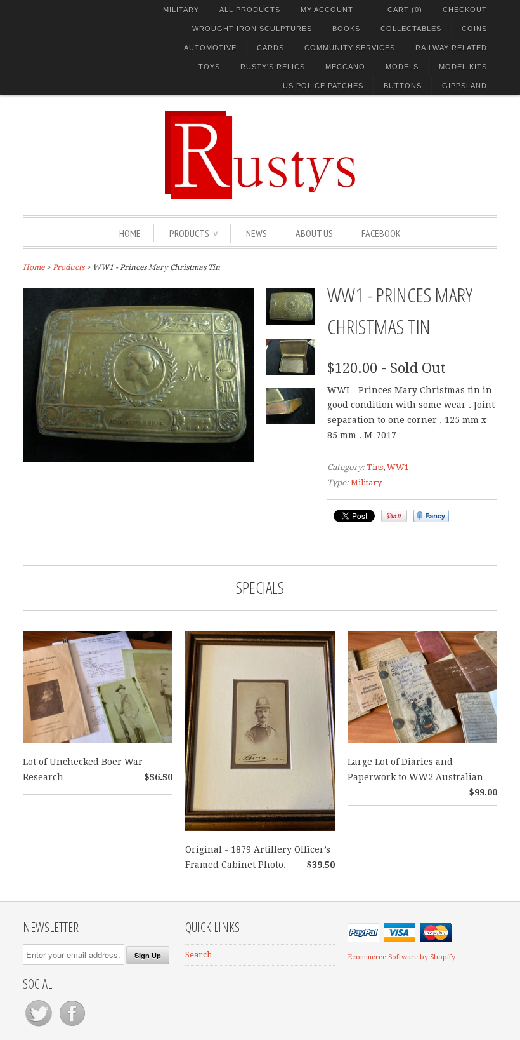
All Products (249, 9)
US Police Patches (323, 86)
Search (198, 954)
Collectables (410, 28)
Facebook (381, 233)
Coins (474, 28)
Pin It (394, 516)
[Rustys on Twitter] (39, 1026)
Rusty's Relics (272, 67)
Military (181, 9)
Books (346, 28)
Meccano (345, 67)
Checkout (465, 9)
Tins (375, 467)
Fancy (431, 516)
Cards (270, 47)
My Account (327, 9)
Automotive (210, 47)
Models (402, 67)
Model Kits (463, 67)
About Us (314, 233)
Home (130, 233)
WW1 (398, 467)
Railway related (451, 47)
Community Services (349, 47)
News (256, 233)
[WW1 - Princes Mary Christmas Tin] (138, 459)
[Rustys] (260, 157)
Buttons (403, 86)
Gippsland (464, 86)
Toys (209, 67)
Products (193, 233)
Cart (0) (404, 9)
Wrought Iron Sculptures (252, 28)
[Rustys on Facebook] (72, 1026)
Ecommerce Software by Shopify (401, 957)
